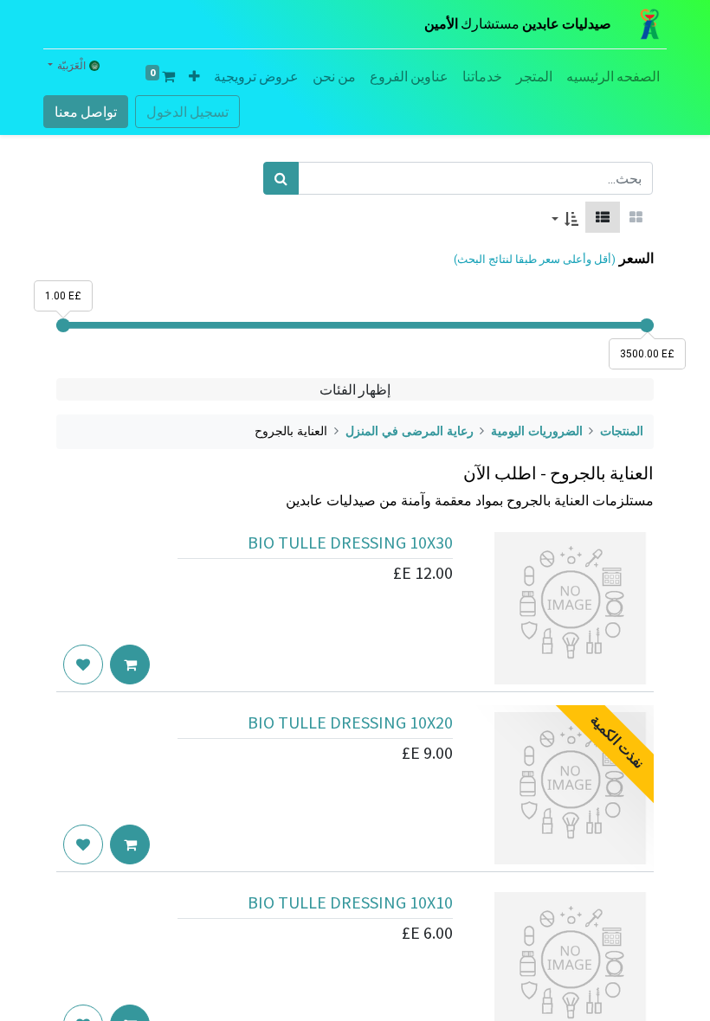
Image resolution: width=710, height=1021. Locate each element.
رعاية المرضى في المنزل (409, 431)
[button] (194, 76)
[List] (602, 217)
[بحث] (281, 178)
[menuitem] (613, 76)
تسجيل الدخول (187, 111)
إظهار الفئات (355, 389)
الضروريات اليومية (537, 431)
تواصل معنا (86, 111)
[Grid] (636, 217)
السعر (636, 258)
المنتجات (621, 431)
